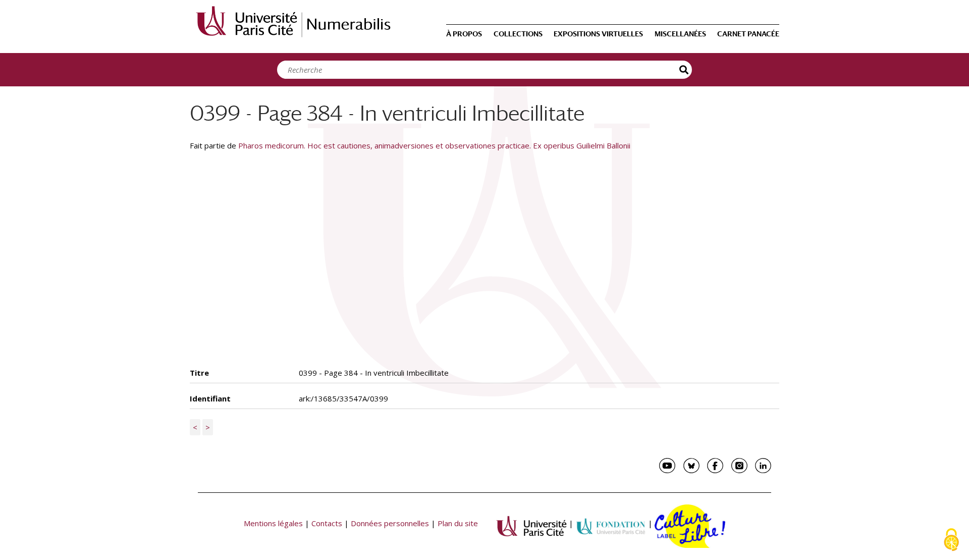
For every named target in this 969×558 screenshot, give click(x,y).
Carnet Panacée (748, 34)
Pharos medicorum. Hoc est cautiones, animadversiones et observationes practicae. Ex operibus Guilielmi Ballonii (434, 145)
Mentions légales (273, 523)
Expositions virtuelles (598, 34)
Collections (518, 34)
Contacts (326, 523)
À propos (464, 34)
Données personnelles (390, 523)
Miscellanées (680, 34)
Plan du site (458, 523)
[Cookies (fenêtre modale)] (951, 540)
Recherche (684, 70)
